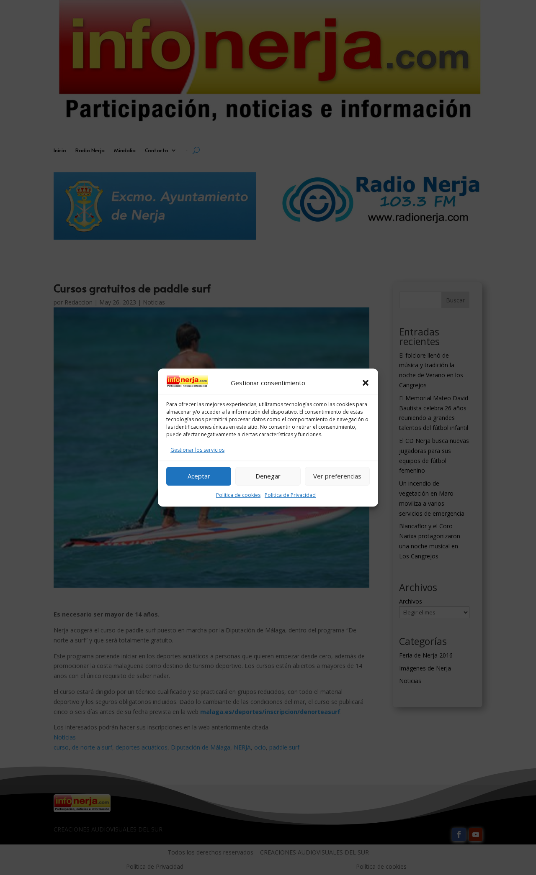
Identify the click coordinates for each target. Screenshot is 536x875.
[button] (365, 383)
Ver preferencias (337, 476)
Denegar (268, 476)
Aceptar (199, 476)
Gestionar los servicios (197, 449)
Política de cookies (238, 495)
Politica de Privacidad (290, 495)
